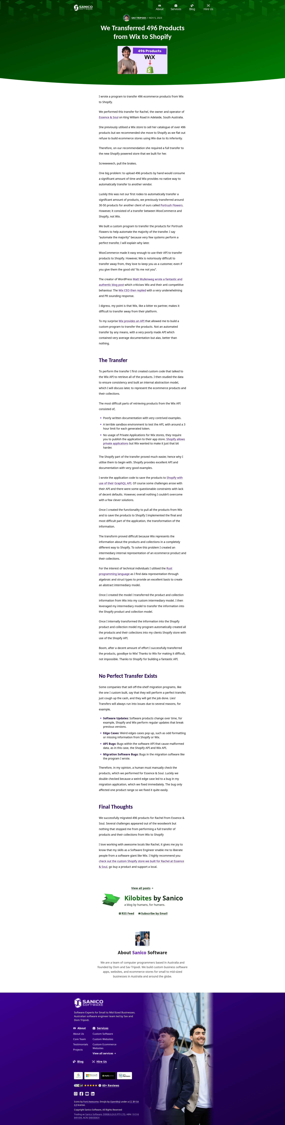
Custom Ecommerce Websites (104, 1046)
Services (102, 1028)
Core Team (79, 1039)
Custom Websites (103, 1039)
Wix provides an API (131, 321)
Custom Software (103, 1033)
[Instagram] (76, 1094)
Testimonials (80, 1044)
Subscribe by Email (154, 913)
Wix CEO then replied (132, 290)
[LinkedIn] (93, 1094)
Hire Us (102, 1061)
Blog (80, 1061)
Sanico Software (93, 1114)
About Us (78, 1033)
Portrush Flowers (172, 205)
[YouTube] (87, 1094)
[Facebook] (81, 1094)
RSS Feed (128, 913)
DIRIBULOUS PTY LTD (114, 1114)
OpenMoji (115, 1101)
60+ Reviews (110, 1085)
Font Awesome (91, 1101)
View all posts (140, 888)
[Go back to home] (83, 8)
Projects (78, 1049)
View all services (103, 1053)
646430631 (94, 1117)
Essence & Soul (108, 117)
